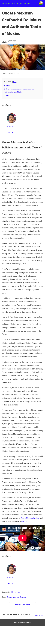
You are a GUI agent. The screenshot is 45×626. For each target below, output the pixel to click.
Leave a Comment (22, 605)
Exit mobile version (22, 622)
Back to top (39, 615)
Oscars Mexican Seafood (30, 518)
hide (14, 82)
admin (10, 126)
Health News (16, 592)
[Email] (8, 132)
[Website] (12, 132)
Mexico (24, 521)
